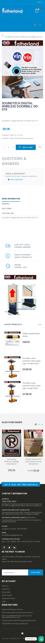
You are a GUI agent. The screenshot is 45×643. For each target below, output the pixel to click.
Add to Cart (28, 147)
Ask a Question (16, 179)
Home (3, 35)
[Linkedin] (14, 547)
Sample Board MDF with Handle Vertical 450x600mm (34, 461)
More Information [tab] (11, 198)
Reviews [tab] (5, 204)
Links (39, 2)
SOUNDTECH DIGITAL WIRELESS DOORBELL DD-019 (20, 106)
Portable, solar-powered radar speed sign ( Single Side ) (31, 385)
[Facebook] (4, 547)
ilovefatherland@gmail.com (12, 535)
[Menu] (35, 24)
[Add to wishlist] (40, 147)
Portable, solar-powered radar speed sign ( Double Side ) (31, 361)
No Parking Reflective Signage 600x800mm (11, 461)
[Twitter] (9, 547)
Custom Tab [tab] (8, 213)
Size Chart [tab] (7, 208)
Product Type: (8, 138)
